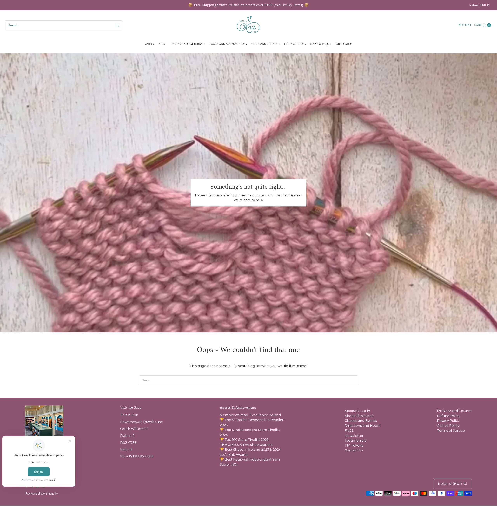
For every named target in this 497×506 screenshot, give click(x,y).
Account (464, 25)
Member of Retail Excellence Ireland (250, 415)
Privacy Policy (448, 421)
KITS (162, 44)
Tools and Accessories (227, 44)
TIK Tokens (354, 445)
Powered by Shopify (41, 493)
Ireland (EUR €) (479, 5)
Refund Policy (448, 416)
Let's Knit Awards (234, 455)
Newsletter (354, 435)
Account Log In (357, 411)
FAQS (349, 430)
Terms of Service (451, 430)
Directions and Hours (362, 426)
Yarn (148, 44)
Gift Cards (344, 44)
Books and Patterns (187, 44)
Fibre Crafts (294, 44)
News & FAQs (319, 44)
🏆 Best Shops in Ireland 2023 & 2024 (250, 449)
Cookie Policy (448, 426)
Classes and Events (361, 421)
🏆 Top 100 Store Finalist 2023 (244, 440)
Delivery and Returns (454, 411)
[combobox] (64, 25)
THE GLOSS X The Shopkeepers (246, 445)
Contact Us (354, 450)
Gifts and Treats (264, 44)
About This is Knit (359, 416)
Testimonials (355, 440)
